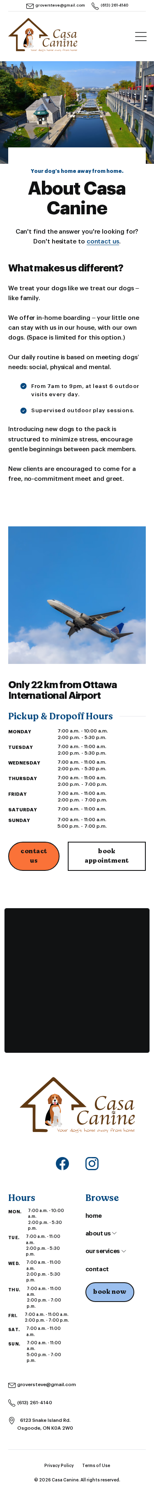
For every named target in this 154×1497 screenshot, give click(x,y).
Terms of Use (96, 1466)
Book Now (109, 1291)
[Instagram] (92, 1163)
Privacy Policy (59, 1466)
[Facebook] (62, 1163)
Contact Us (34, 856)
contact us (103, 242)
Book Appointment (107, 856)
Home (93, 1216)
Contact (97, 1269)
